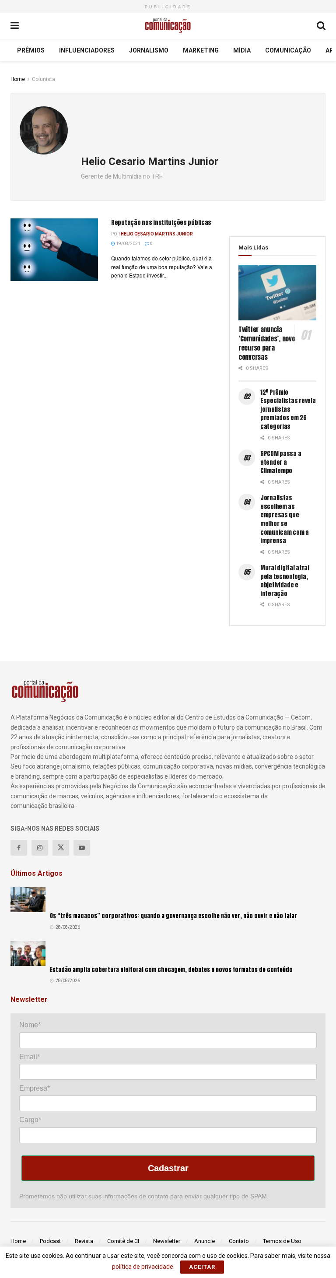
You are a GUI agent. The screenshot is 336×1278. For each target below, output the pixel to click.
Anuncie (204, 1241)
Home (17, 79)
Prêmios (31, 50)
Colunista (43, 79)
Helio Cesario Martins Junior (157, 234)
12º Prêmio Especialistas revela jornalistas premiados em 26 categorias (287, 409)
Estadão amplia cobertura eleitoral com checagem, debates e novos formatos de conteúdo (171, 970)
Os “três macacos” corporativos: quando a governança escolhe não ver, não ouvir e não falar (173, 916)
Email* (29, 1056)
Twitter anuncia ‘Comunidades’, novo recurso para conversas (266, 343)
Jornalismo (148, 50)
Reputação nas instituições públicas (161, 222)
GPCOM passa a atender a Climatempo (280, 462)
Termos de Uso (282, 1241)
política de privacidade (142, 1266)
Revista (84, 1241)
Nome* (30, 1025)
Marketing (201, 50)
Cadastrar (168, 1168)
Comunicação (288, 50)
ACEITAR (202, 1267)
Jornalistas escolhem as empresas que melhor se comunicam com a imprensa (284, 519)
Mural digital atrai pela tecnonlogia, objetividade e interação (284, 580)
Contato (239, 1241)
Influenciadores (87, 50)
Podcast (50, 1241)
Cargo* (30, 1120)
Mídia (242, 50)
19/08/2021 (127, 243)
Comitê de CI (123, 1241)
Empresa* (34, 1088)
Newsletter (166, 1241)
